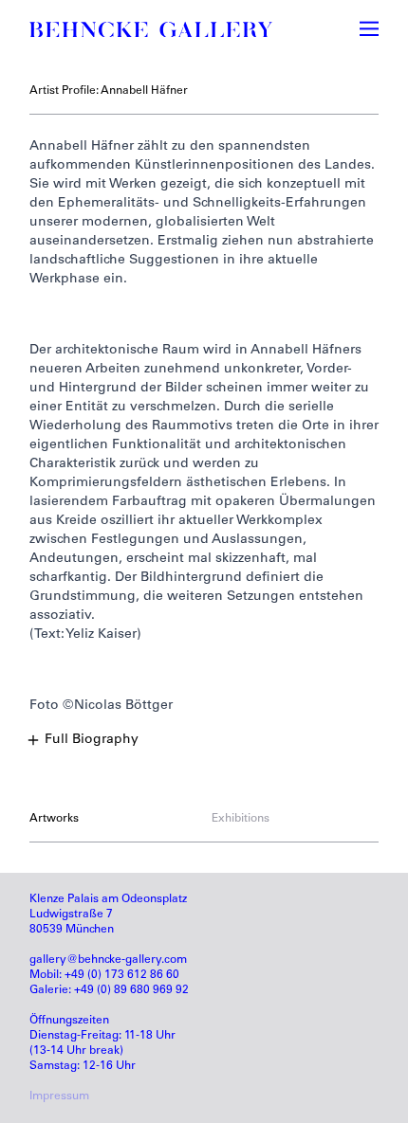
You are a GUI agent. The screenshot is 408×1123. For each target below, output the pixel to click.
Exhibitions (240, 818)
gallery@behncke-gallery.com (108, 960)
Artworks (54, 818)
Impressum (59, 1096)
